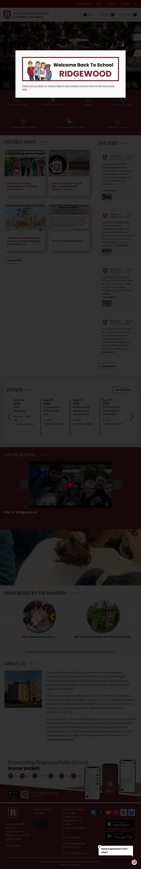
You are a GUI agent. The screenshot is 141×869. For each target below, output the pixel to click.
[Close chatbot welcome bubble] (99, 846)
